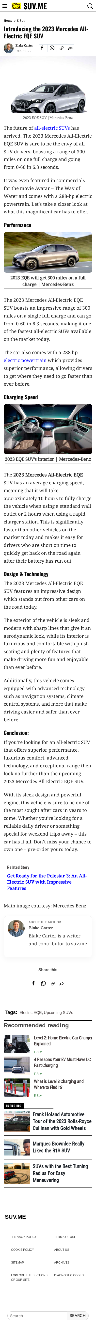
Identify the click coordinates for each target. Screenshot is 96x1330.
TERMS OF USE (65, 1237)
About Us (61, 1249)
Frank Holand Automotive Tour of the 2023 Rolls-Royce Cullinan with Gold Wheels (62, 1121)
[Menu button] (4, 6)
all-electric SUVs (52, 128)
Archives (61, 1262)
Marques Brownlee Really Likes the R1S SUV (58, 1147)
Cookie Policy (22, 1249)
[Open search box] (90, 6)
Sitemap (17, 1262)
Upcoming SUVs (58, 1013)
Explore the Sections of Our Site (29, 1278)
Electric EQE (30, 1013)
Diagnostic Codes (69, 1275)
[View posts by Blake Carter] (9, 48)
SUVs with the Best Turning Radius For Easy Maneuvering (60, 1173)
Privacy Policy (24, 1237)
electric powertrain (25, 360)
